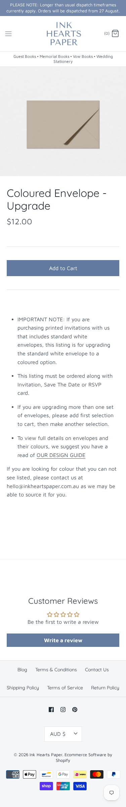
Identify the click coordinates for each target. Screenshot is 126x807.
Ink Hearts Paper (46, 754)
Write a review (63, 640)
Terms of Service (65, 688)
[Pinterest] (74, 709)
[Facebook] (51, 709)
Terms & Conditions (56, 670)
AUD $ (58, 734)
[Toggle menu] (8, 33)
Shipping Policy (23, 688)
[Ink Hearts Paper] (63, 33)
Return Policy (105, 688)
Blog (22, 670)
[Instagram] (63, 709)
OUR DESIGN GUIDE (61, 455)
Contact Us (97, 670)
